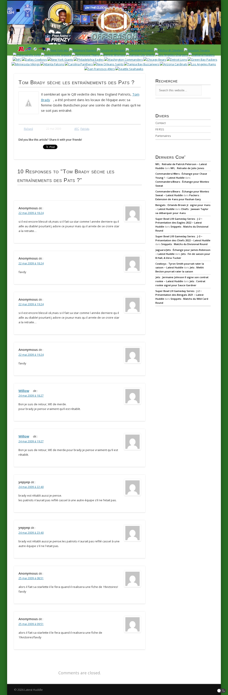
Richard (28, 129)
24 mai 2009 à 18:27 (31, 395)
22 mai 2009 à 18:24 (31, 213)
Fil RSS (159, 129)
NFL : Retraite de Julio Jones (187, 168)
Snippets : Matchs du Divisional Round (184, 244)
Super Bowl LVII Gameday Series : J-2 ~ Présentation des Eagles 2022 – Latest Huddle (178, 222)
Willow (23, 390)
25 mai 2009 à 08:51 (31, 578)
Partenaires (163, 136)
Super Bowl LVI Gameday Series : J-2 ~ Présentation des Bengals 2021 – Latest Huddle (179, 295)
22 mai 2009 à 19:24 (31, 304)
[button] (221, 691)
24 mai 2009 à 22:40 (31, 487)
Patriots (84, 129)
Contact (160, 123)
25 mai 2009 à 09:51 (31, 624)
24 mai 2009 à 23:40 (31, 533)
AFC (76, 129)
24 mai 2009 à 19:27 (31, 441)
